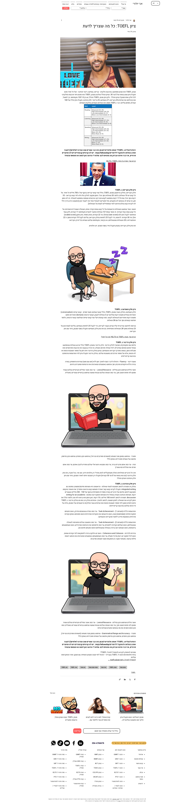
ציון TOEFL (64, 667)
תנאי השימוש (115, 799)
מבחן (99, 763)
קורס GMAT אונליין (80, 755)
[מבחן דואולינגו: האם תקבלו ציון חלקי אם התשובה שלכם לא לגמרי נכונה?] (131, 705)
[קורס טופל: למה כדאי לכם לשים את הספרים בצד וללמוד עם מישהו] (98, 705)
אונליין (75, 761)
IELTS (78, 772)
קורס (82, 761)
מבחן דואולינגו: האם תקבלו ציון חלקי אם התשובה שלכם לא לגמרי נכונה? (131, 718)
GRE (78, 761)
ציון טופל (83, 667)
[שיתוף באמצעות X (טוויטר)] (130, 679)
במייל (119, 801)
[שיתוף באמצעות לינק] (120, 679)
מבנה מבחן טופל (93, 667)
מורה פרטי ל (61, 754)
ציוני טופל (103, 667)
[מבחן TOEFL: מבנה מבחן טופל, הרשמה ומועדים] (65, 705)
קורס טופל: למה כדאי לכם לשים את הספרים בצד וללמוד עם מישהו (98, 718)
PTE (78, 779)
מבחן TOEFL (113, 667)
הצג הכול (52, 693)
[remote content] (98, 125)
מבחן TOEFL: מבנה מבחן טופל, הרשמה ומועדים (66, 718)
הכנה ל (120, 759)
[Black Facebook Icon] (74, 743)
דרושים (140, 783)
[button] (113, 3)
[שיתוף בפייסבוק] (135, 679)
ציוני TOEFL (74, 667)
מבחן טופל (123, 667)
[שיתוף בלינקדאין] (125, 679)
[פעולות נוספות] (61, 20)
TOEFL (133, 672)
